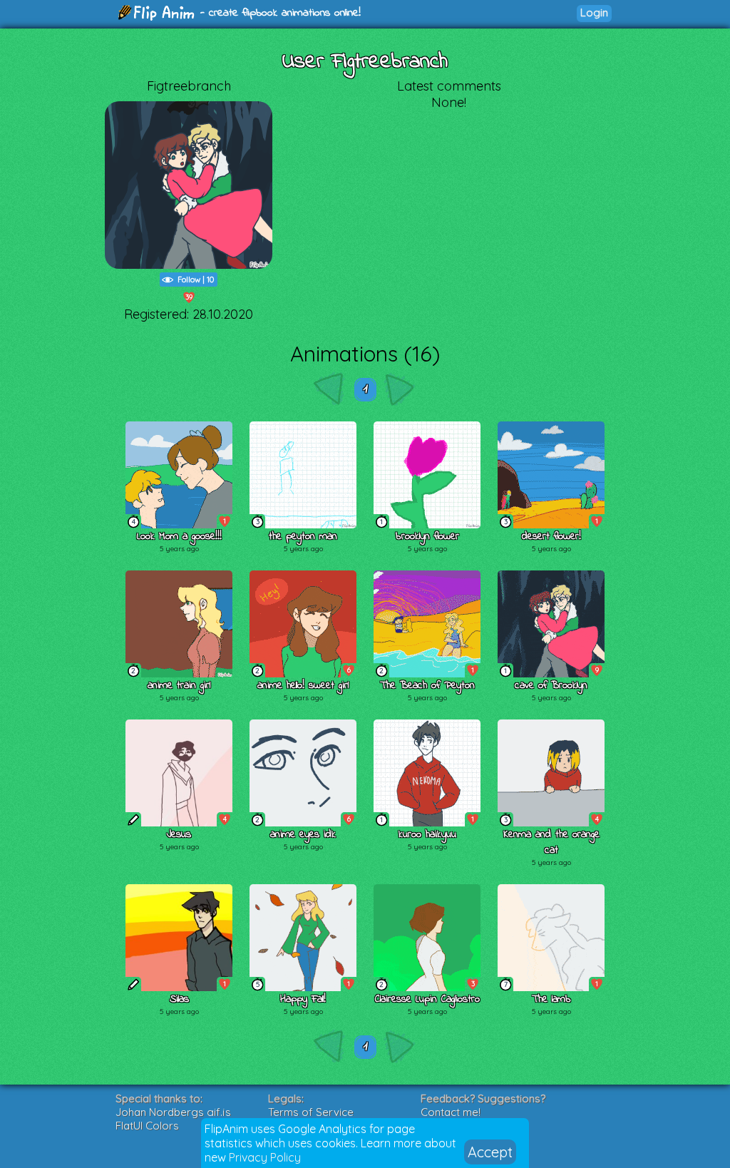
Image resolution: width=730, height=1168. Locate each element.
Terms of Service (311, 1112)
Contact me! (450, 1112)
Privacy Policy (265, 1157)
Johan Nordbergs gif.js (173, 1112)
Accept (490, 1152)
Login (594, 12)
